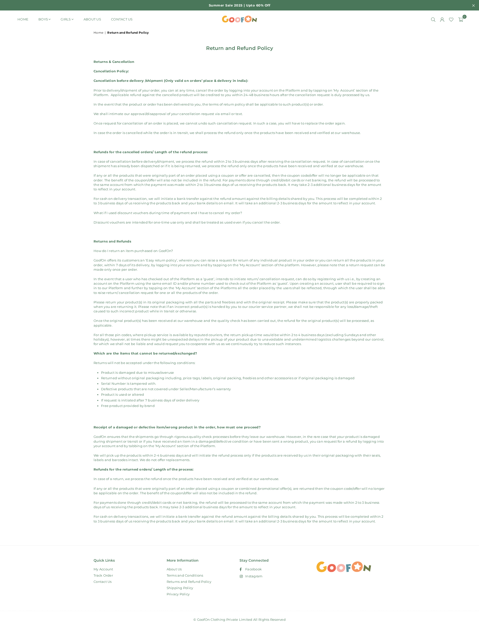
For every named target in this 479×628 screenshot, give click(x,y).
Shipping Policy (180, 588)
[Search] (433, 19)
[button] (460, 19)
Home (22, 19)
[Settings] (442, 19)
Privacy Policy (178, 594)
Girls (66, 19)
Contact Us (122, 19)
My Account (103, 569)
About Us (92, 19)
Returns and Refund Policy (189, 582)
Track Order (103, 575)
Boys (43, 19)
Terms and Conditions (185, 575)
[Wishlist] (451, 19)
